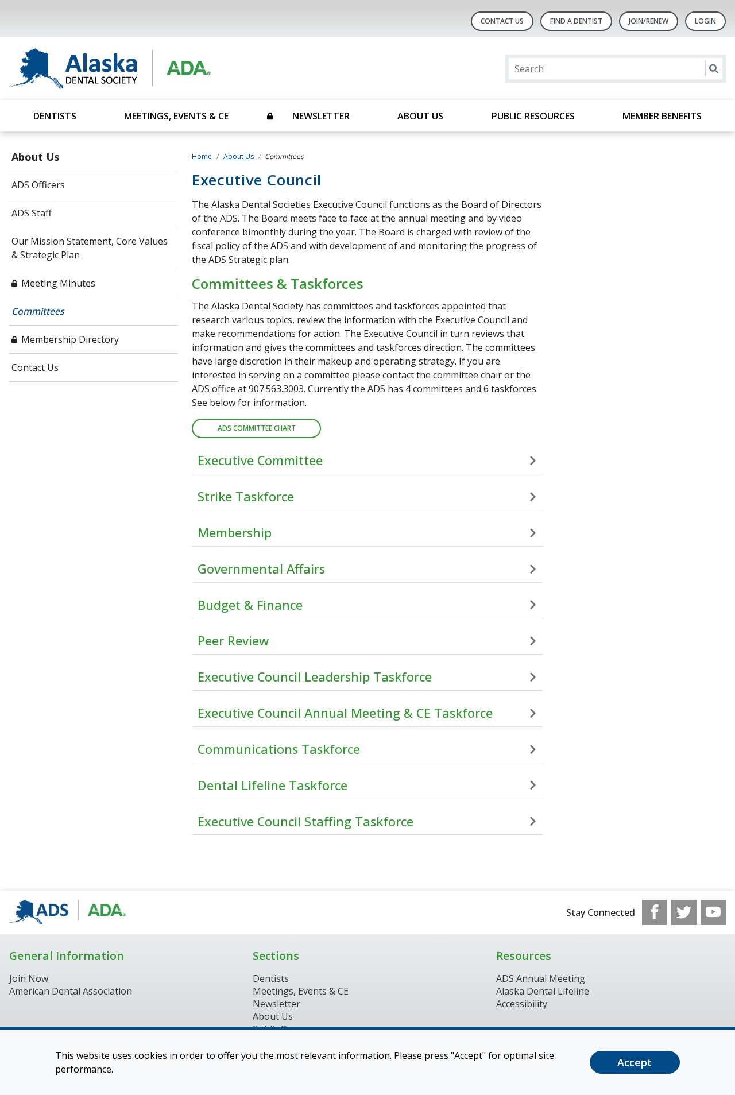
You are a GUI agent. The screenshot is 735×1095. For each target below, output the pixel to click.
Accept (634, 1062)
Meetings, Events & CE (176, 116)
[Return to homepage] (157, 68)
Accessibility (521, 1003)
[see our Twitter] (684, 912)
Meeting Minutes (58, 283)
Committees (37, 311)
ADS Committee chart (257, 428)
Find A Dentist (576, 21)
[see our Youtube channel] (713, 912)
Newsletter (321, 116)
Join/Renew (648, 21)
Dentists (54, 116)
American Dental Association (70, 991)
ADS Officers (38, 185)
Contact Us (502, 21)
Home (202, 156)
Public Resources (533, 116)
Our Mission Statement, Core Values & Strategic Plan (89, 248)
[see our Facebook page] (654, 912)
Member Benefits (662, 116)
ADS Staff (31, 213)
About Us (420, 116)
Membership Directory (70, 339)
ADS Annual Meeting (540, 978)
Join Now (28, 978)
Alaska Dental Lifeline (542, 991)
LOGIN (705, 21)
